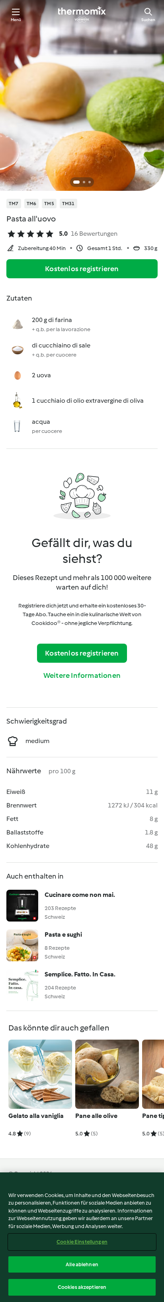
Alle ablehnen (82, 1264)
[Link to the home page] (82, 14)
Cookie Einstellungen (82, 1242)
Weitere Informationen (82, 675)
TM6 (32, 203)
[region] (82, 1237)
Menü (16, 19)
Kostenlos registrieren (82, 268)
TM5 (49, 203)
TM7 (14, 203)
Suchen (148, 19)
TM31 (68, 203)
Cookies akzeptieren (82, 1287)
